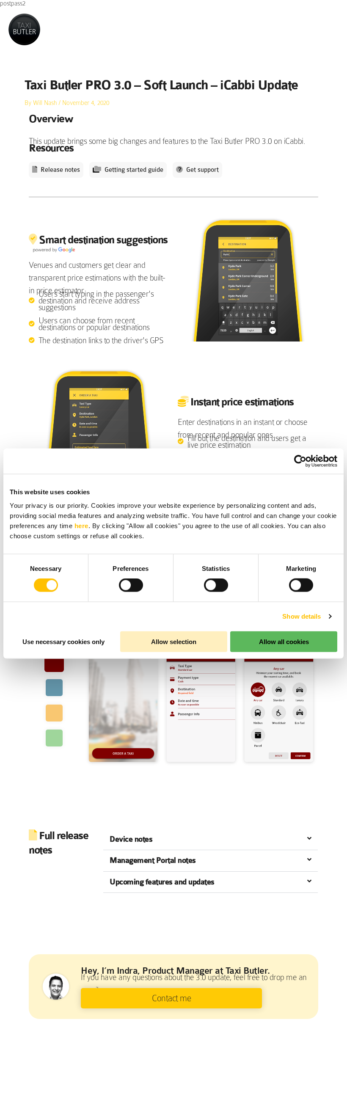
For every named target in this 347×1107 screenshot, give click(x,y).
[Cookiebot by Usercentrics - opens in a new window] (300, 461)
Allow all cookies (284, 641)
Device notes (131, 839)
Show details (301, 616)
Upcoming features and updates (162, 882)
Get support (202, 169)
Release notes (60, 169)
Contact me (171, 998)
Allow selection (173, 641)
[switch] (131, 585)
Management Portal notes (153, 860)
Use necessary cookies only (63, 641)
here (81, 525)
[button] (210, 839)
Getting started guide (134, 169)
